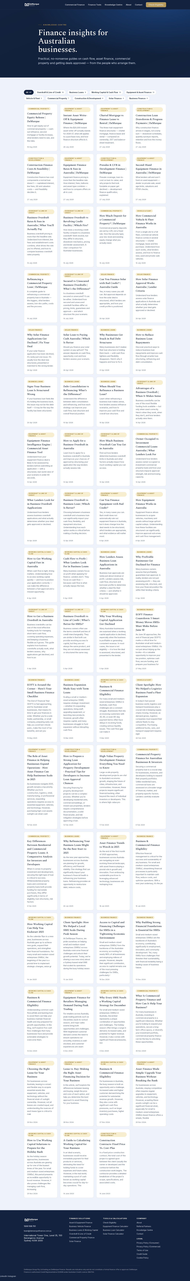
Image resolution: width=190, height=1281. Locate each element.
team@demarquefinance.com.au (37, 1231)
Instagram (12, 1276)
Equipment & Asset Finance (140, 92)
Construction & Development (89, 98)
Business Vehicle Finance (80, 1226)
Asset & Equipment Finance (80, 1222)
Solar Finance (116, 98)
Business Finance (138, 98)
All (28, 92)
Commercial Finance (75, 4)
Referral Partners (144, 1226)
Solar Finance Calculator (113, 1234)
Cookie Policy (143, 1258)
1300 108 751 (30, 1226)
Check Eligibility (156, 4)
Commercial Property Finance (81, 1237)
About (128, 4)
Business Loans (77, 92)
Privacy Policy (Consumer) (148, 1243)
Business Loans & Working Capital (83, 1230)
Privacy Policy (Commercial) (149, 1246)
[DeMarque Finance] (32, 4)
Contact (138, 4)
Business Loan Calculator (113, 1230)
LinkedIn (3, 1276)
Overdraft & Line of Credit (50, 92)
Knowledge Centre (113, 4)
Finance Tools (94, 4)
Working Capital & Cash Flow (106, 92)
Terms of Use (142, 1250)
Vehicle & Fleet (34, 98)
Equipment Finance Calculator (115, 1226)
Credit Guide (142, 1254)
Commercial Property (58, 98)
